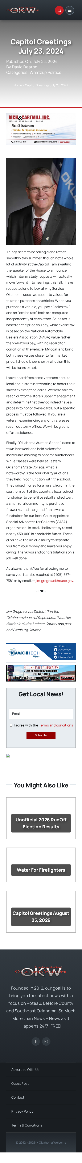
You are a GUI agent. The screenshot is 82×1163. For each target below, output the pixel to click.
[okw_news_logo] (22, 8)
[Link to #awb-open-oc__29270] (59, 10)
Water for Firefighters (41, 870)
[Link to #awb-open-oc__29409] (69, 10)
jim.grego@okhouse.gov (54, 580)
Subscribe (41, 735)
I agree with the (43, 725)
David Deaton (24, 67)
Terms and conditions (56, 725)
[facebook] (36, 1041)
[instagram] (46, 1041)
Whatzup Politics (45, 72)
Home (18, 85)
